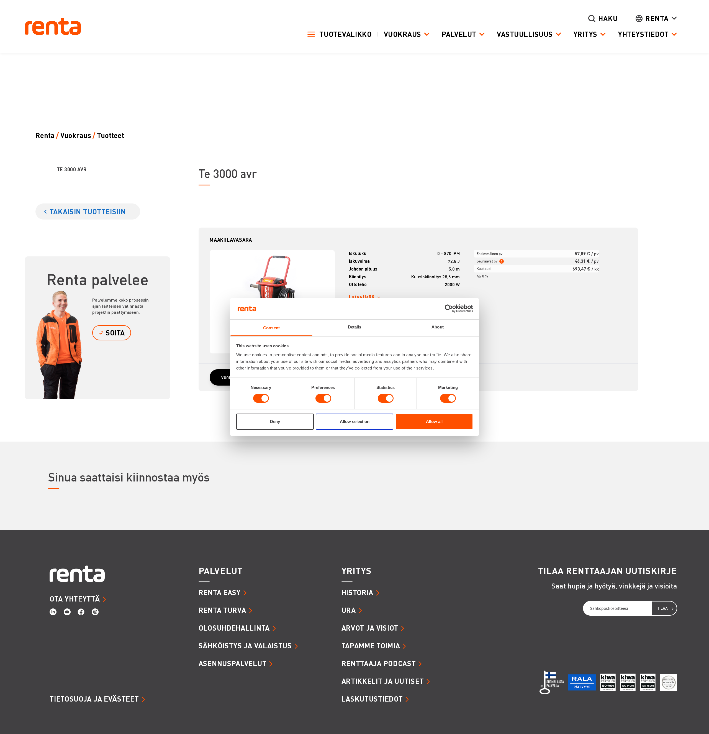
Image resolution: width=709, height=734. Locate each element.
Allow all (434, 421)
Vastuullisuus (525, 34)
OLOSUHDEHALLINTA (234, 627)
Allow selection (354, 421)
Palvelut (459, 34)
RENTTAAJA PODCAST (378, 663)
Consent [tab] (271, 327)
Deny (275, 421)
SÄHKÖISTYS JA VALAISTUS (245, 645)
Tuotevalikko (345, 34)
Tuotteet (110, 135)
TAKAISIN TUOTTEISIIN (88, 211)
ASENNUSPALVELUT (233, 663)
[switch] (323, 398)
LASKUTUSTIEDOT (372, 698)
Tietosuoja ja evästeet (94, 698)
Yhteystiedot (643, 34)
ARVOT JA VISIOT (370, 627)
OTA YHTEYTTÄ (75, 598)
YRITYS (356, 570)
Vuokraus (402, 34)
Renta (657, 18)
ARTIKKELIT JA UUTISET (382, 680)
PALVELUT (221, 570)
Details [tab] (354, 327)
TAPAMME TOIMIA (370, 645)
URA (348, 610)
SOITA (115, 332)
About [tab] (437, 327)
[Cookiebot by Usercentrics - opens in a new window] (449, 308)
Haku (608, 18)
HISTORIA (357, 592)
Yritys (585, 34)
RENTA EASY (220, 592)
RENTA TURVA (222, 610)
